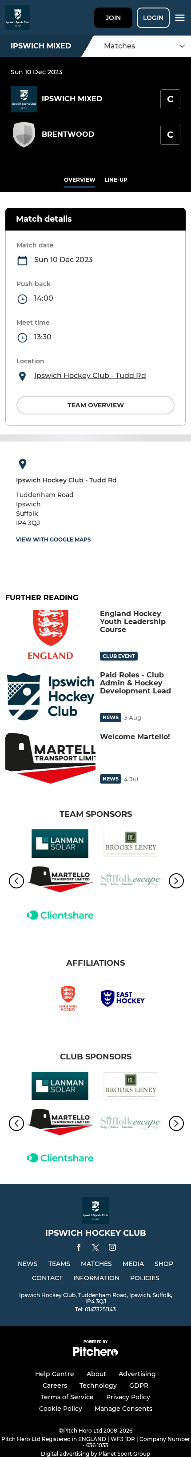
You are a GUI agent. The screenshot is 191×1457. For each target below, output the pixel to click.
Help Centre (54, 1374)
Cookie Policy (60, 1409)
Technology (98, 1385)
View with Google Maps (53, 539)
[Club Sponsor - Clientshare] (60, 916)
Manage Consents (123, 1409)
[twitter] (95, 1249)
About (96, 1374)
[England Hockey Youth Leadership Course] (50, 635)
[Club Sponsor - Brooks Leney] (131, 845)
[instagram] (112, 1249)
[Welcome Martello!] (50, 758)
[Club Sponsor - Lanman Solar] (60, 845)
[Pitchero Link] (95, 1354)
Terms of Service (67, 1397)
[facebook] (78, 1249)
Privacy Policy (128, 1397)
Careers (55, 1385)
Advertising (137, 1374)
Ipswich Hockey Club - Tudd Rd (90, 375)
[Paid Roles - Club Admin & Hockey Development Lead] (50, 696)
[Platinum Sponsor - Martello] (60, 881)
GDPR (138, 1385)
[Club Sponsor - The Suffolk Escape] (131, 881)
